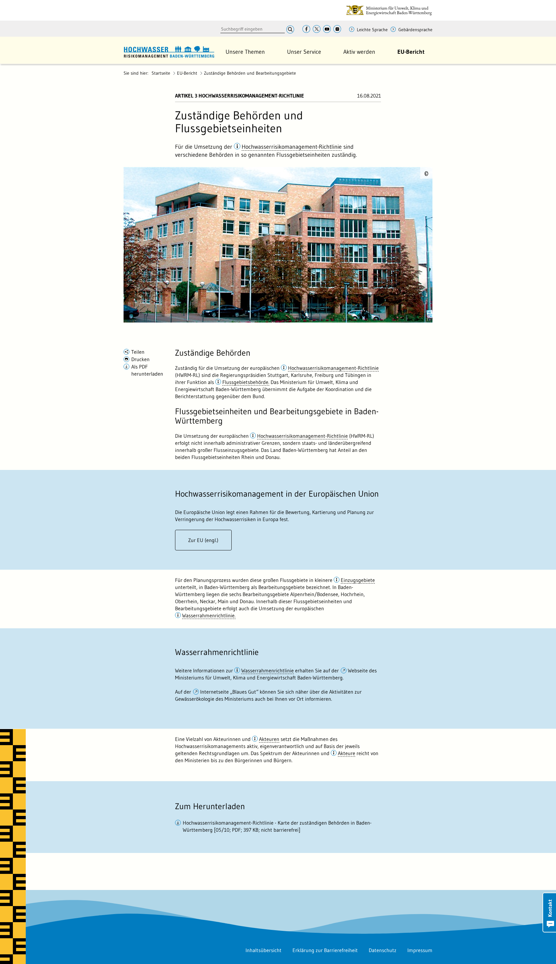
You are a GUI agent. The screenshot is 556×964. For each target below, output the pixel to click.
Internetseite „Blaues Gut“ (230, 691)
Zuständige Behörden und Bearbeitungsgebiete (250, 73)
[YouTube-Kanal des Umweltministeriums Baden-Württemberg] (327, 29)
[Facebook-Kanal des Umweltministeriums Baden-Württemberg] (306, 29)
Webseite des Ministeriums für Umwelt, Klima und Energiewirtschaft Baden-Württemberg (276, 674)
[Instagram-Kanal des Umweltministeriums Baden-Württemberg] (337, 29)
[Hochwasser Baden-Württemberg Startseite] (169, 51)
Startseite (161, 73)
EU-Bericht (187, 73)
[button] (245, 51)
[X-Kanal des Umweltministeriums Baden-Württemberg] (316, 29)
